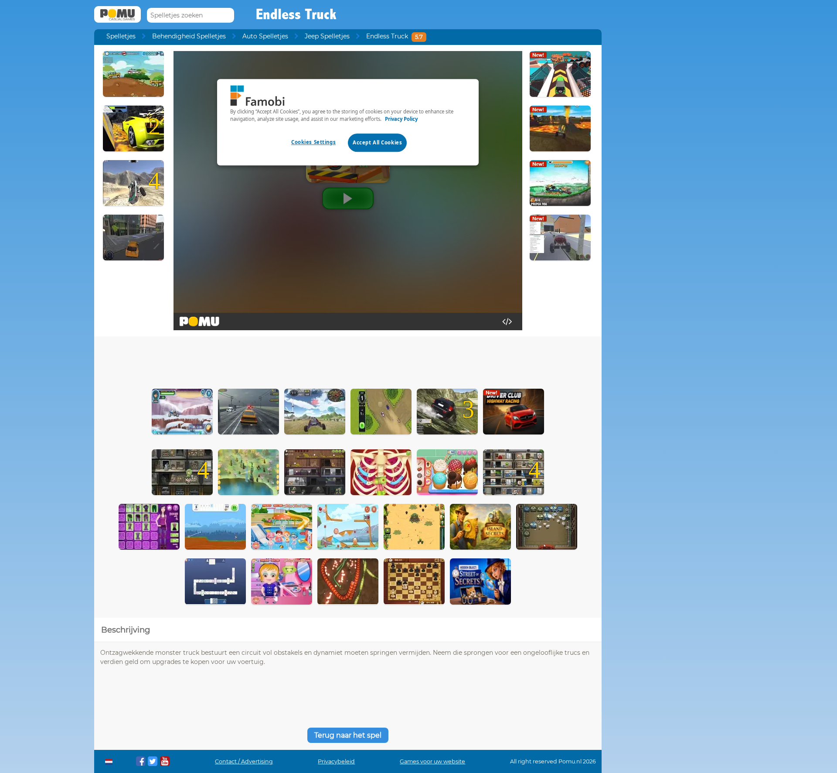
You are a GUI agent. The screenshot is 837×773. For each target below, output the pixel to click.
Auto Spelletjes (265, 36)
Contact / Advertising (244, 761)
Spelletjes (121, 36)
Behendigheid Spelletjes (189, 36)
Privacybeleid (336, 761)
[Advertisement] (348, 360)
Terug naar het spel (347, 735)
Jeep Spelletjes (327, 36)
